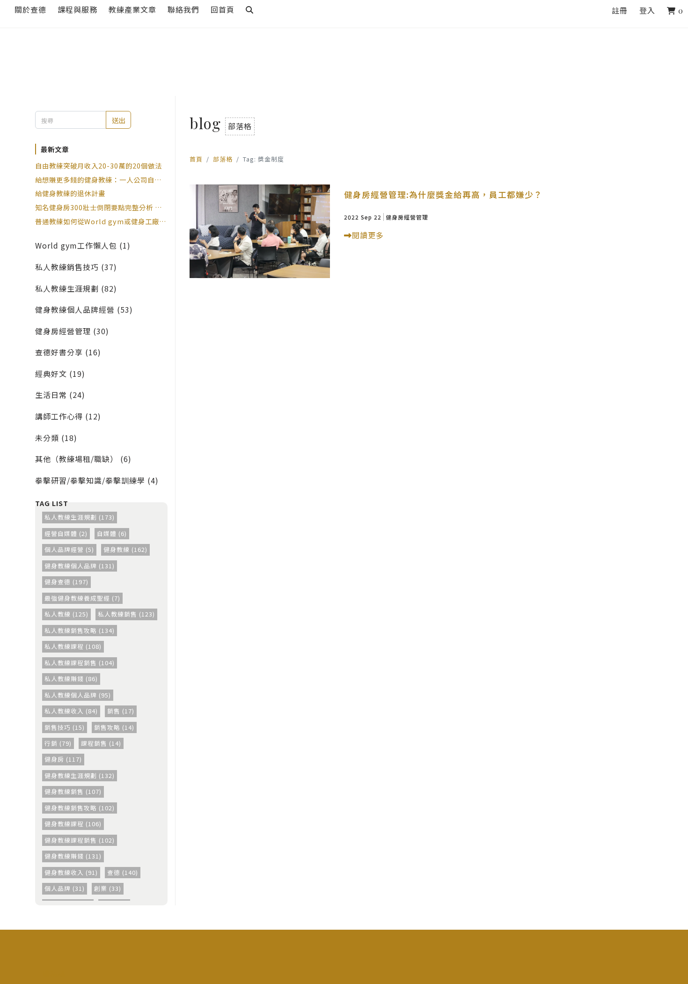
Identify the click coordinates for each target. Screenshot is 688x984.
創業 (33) (107, 888)
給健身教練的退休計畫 (70, 193)
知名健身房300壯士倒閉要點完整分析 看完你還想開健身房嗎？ (98, 207)
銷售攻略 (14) (114, 727)
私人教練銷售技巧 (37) (76, 266)
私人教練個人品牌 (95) (77, 694)
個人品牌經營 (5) (69, 549)
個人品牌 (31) (64, 888)
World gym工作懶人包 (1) (83, 245)
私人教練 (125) (66, 613)
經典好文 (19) (60, 373)
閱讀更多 (368, 235)
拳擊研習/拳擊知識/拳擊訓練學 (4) (97, 480)
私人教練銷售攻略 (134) (79, 630)
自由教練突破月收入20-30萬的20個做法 (98, 165)
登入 (647, 10)
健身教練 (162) (125, 549)
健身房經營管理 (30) (72, 331)
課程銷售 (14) (101, 743)
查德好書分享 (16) (68, 352)
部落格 (223, 158)
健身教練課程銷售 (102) (79, 840)
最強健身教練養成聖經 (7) (82, 598)
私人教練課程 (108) (73, 646)
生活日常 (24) (60, 394)
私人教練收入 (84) (71, 710)
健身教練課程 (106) (73, 823)
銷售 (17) (120, 710)
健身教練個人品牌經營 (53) (84, 309)
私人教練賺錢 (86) (71, 678)
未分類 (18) (56, 437)
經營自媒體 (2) (66, 533)
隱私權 (54, 973)
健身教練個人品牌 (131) (79, 565)
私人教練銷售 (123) (126, 613)
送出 (118, 120)
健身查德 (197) (66, 581)
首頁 (196, 158)
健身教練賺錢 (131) (73, 856)
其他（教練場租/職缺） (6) (83, 458)
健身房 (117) (63, 759)
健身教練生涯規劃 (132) (79, 775)
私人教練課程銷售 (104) (79, 662)
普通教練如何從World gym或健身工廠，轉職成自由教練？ (100, 221)
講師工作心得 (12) (68, 416)
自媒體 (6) (112, 533)
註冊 (620, 10)
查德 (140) (122, 872)
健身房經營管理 (407, 217)
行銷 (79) (58, 743)
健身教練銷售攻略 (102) (79, 807)
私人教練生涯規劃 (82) (76, 288)
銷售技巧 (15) (64, 727)
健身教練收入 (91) (71, 872)
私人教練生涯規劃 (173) (79, 517)
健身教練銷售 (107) (73, 791)
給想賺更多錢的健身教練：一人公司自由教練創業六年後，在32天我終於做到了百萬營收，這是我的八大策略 (99, 180)
